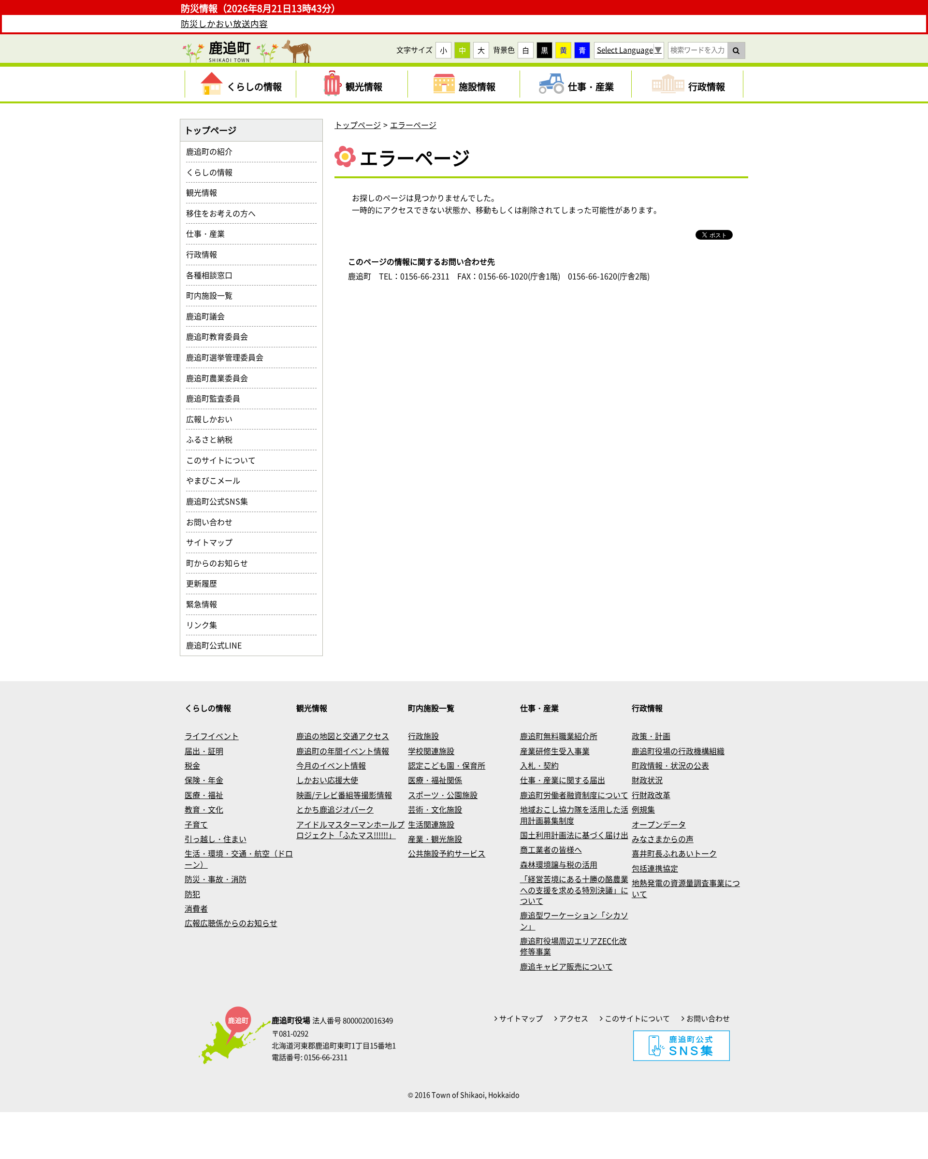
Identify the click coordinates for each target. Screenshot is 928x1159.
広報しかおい (213, 419)
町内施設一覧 (213, 295)
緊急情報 (205, 604)
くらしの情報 (213, 172)
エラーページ (413, 124)
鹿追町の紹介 (213, 151)
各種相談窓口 (213, 275)
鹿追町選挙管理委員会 (228, 357)
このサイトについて (225, 460)
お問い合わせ (213, 522)
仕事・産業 (209, 233)
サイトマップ (213, 542)
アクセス (573, 1018)
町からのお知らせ (221, 563)
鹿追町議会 (209, 316)
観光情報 (205, 192)
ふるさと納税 (213, 439)
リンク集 (205, 624)
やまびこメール (217, 480)
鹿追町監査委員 (217, 398)
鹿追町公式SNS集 (221, 501)
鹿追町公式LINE (218, 645)
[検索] (736, 50)
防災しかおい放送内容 (224, 23)
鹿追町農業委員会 (221, 378)
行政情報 (205, 254)
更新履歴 (205, 583)
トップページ (357, 124)
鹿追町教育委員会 (221, 336)
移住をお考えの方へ (225, 213)
